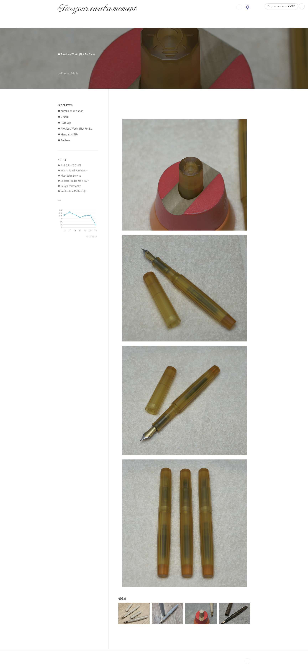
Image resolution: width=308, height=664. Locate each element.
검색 (239, 7)
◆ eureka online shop (70, 111)
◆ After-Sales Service (69, 175)
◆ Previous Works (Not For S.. (75, 128)
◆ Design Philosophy (69, 185)
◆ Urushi (63, 116)
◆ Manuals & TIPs (68, 134)
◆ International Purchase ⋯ (73, 170)
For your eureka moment (97, 6)
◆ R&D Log (64, 122)
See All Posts (65, 104)
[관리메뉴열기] (301, 6)
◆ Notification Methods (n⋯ (73, 191)
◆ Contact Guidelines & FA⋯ (73, 180)
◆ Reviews (64, 140)
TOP (247, 661)
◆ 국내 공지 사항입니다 (69, 165)
